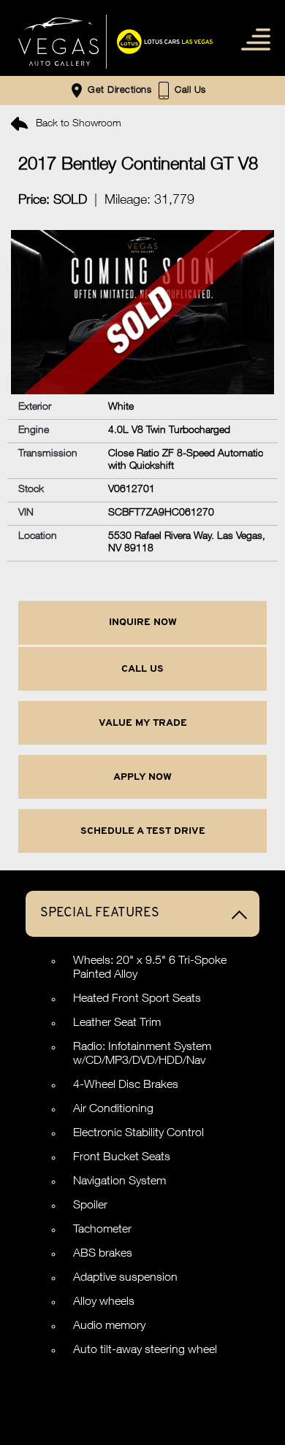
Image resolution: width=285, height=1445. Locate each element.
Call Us (142, 669)
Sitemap (142, 1366)
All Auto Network (176, 1393)
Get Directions (118, 91)
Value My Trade (143, 723)
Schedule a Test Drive (142, 831)
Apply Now (142, 777)
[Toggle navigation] (252, 38)
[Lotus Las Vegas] (58, 42)
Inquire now (143, 622)
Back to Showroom (77, 124)
